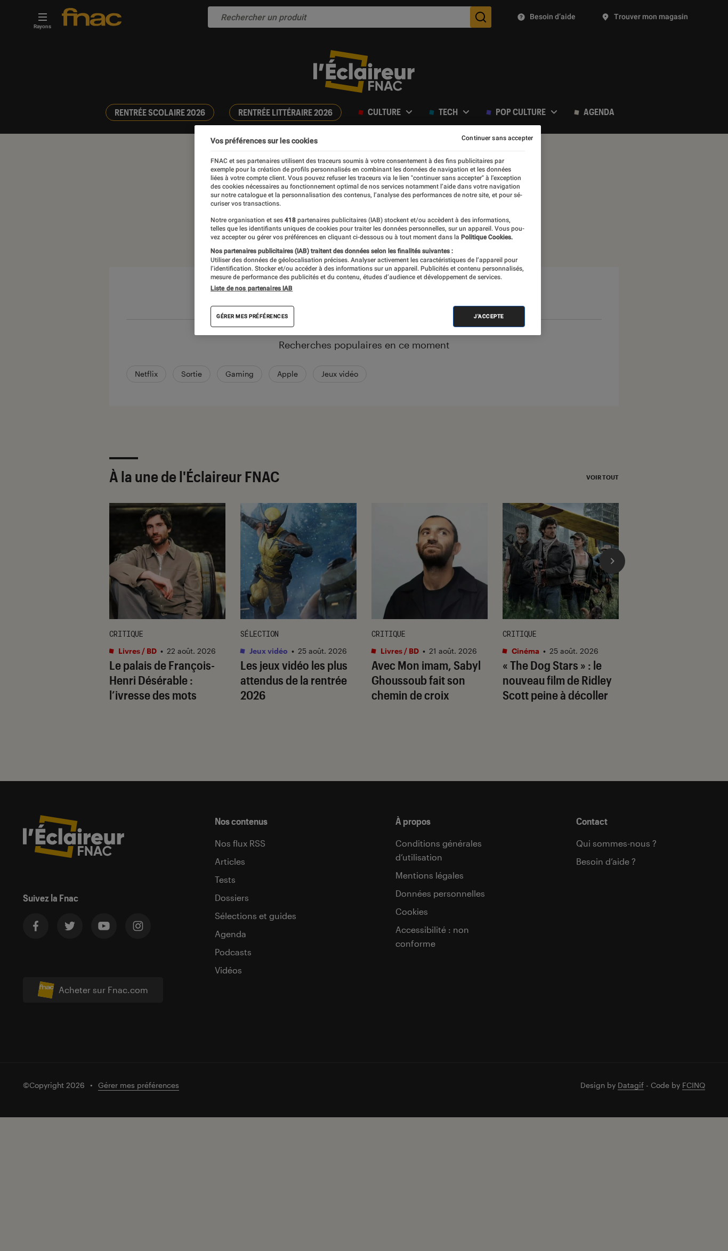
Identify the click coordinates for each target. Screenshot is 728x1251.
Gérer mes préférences (252, 316)
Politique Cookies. (486, 237)
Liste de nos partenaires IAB (252, 288)
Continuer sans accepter (497, 138)
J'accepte (489, 316)
